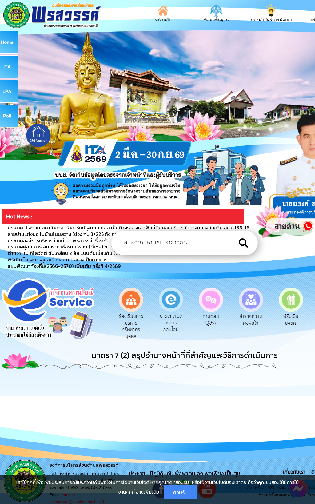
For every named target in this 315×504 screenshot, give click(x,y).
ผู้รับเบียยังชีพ (288, 320)
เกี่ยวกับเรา (295, 471)
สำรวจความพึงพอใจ (248, 320)
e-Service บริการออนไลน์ (169, 322)
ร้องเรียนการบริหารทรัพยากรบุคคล (129, 326)
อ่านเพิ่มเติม (147, 491)
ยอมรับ (180, 492)
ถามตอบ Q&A (209, 320)
